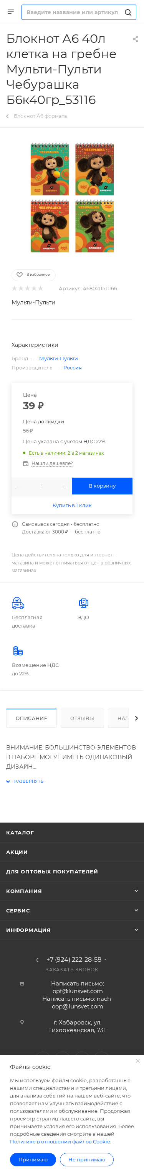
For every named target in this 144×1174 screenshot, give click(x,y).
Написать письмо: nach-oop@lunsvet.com (77, 1002)
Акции (17, 852)
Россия (72, 367)
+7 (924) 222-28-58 (73, 960)
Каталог (20, 832)
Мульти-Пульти (33, 302)
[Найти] (127, 12)
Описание (31, 718)
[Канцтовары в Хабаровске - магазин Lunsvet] (72, 197)
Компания (24, 891)
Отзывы (82, 718)
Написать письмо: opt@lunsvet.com (77, 987)
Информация (28, 930)
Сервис (18, 910)
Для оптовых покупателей (52, 871)
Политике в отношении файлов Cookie (60, 1141)
